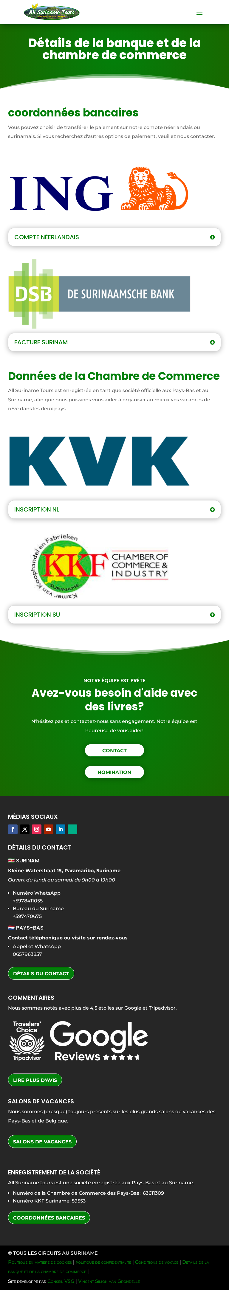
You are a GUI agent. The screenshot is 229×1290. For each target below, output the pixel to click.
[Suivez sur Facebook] (13, 829)
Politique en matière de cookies (40, 1262)
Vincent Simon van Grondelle (109, 1281)
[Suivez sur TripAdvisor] (72, 829)
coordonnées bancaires (49, 1218)
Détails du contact (41, 973)
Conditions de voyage (156, 1262)
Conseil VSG (60, 1281)
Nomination (114, 772)
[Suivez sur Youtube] (48, 829)
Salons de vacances (42, 1142)
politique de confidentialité (103, 1262)
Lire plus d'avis (35, 1080)
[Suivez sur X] (25, 829)
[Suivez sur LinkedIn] (60, 829)
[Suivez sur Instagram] (36, 829)
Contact (114, 750)
